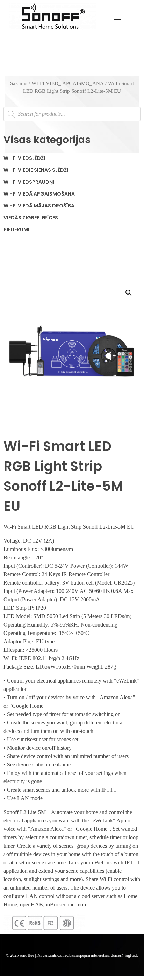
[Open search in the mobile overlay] (72, 114)
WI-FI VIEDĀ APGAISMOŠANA (39, 193)
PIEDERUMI (16, 229)
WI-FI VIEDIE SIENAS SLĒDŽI (35, 170)
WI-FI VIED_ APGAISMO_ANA (67, 83)
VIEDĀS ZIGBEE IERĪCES (30, 217)
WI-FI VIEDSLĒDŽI (24, 158)
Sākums (18, 83)
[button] (128, 293)
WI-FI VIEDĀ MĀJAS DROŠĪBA (38, 205)
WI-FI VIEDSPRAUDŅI (28, 181)
